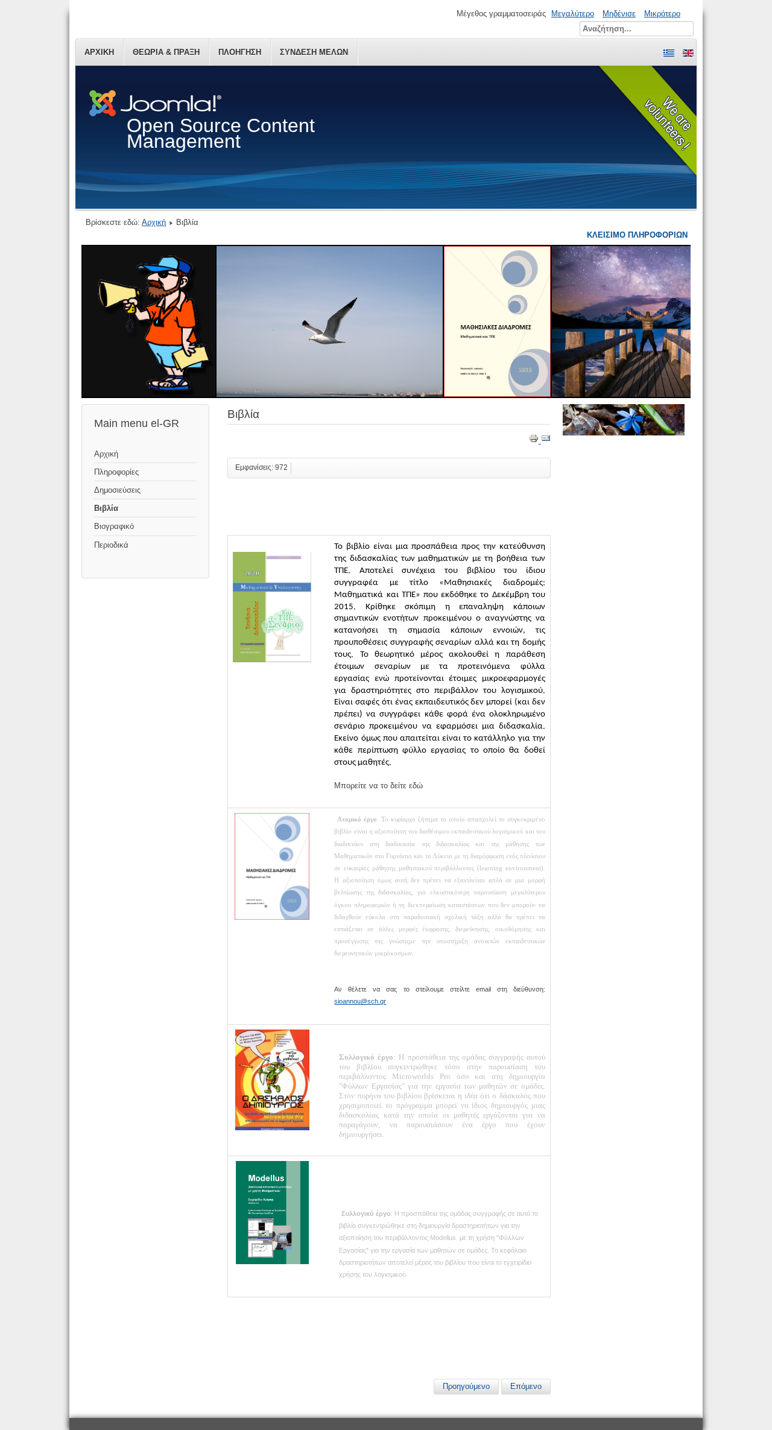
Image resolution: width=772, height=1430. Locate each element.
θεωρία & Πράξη (166, 52)
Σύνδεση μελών (314, 52)
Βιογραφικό (114, 526)
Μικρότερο (662, 13)
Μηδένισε (619, 13)
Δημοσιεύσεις (117, 490)
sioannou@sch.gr (360, 1001)
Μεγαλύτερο (572, 13)
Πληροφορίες (116, 471)
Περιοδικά (111, 544)
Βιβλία (106, 508)
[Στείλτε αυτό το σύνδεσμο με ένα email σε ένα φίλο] (546, 440)
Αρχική (99, 52)
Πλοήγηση (239, 52)
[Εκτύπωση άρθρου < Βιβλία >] (535, 440)
